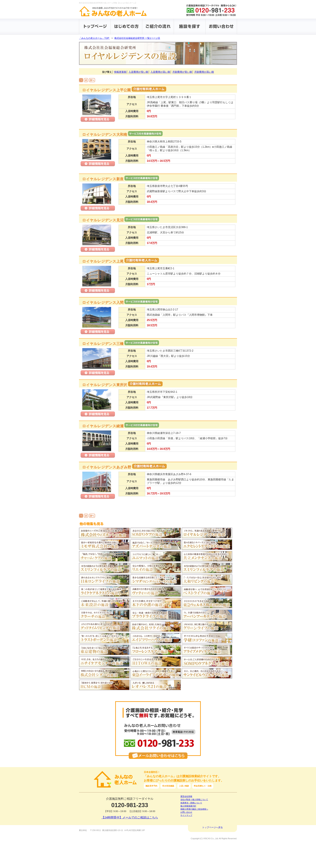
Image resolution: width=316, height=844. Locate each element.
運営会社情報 (186, 796)
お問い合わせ (186, 812)
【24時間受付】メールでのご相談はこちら (129, 817)
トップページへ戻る (212, 827)
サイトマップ (186, 815)
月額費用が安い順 (182, 71)
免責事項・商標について (191, 803)
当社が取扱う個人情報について (194, 799)
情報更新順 (120, 71)
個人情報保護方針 (188, 806)
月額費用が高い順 (204, 71)
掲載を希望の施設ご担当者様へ (194, 809)
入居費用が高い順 (160, 71)
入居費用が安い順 (138, 71)
